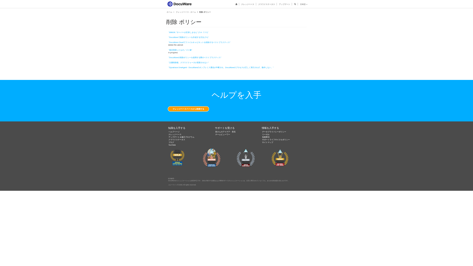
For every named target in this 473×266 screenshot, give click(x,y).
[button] (295, 4)
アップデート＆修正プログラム (181, 137)
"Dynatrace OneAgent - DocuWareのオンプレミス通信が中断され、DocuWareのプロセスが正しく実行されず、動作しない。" (221, 67)
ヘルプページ (174, 131)
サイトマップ (267, 142)
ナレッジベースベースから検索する (188, 109)
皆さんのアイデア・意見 (225, 131)
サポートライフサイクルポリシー (276, 139)
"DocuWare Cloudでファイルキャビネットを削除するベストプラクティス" (199, 42)
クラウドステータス (266, 4)
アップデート (284, 4)
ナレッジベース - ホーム (186, 12)
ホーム (169, 12)
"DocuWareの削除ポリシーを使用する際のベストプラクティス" (195, 57)
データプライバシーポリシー (274, 131)
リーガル (266, 134)
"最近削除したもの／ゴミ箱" (180, 50)
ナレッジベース (247, 4)
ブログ (171, 142)
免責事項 (266, 137)
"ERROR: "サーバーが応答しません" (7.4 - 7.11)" (188, 32)
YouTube (172, 145)
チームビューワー (222, 134)
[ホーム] (236, 4)
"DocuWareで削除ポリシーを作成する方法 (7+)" (189, 37)
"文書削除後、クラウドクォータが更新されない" (189, 62)
